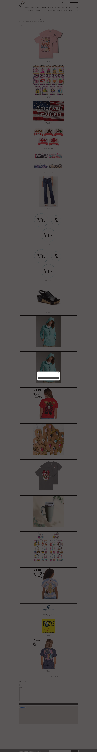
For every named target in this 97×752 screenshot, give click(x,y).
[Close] (58, 372)
